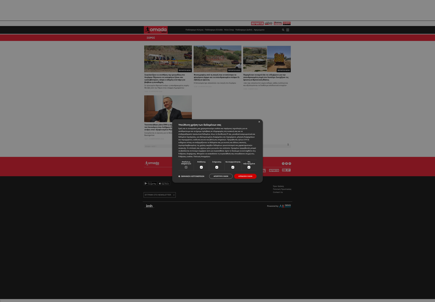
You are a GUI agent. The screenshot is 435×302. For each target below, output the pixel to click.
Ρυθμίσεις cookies (185, 156)
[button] (191, 176)
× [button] (259, 122)
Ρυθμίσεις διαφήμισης (187, 153)
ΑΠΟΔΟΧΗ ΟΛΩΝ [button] (245, 176)
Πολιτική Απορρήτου (201, 156)
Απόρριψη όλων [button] (221, 176)
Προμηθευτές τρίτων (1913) (238, 140)
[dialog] (217, 151)
